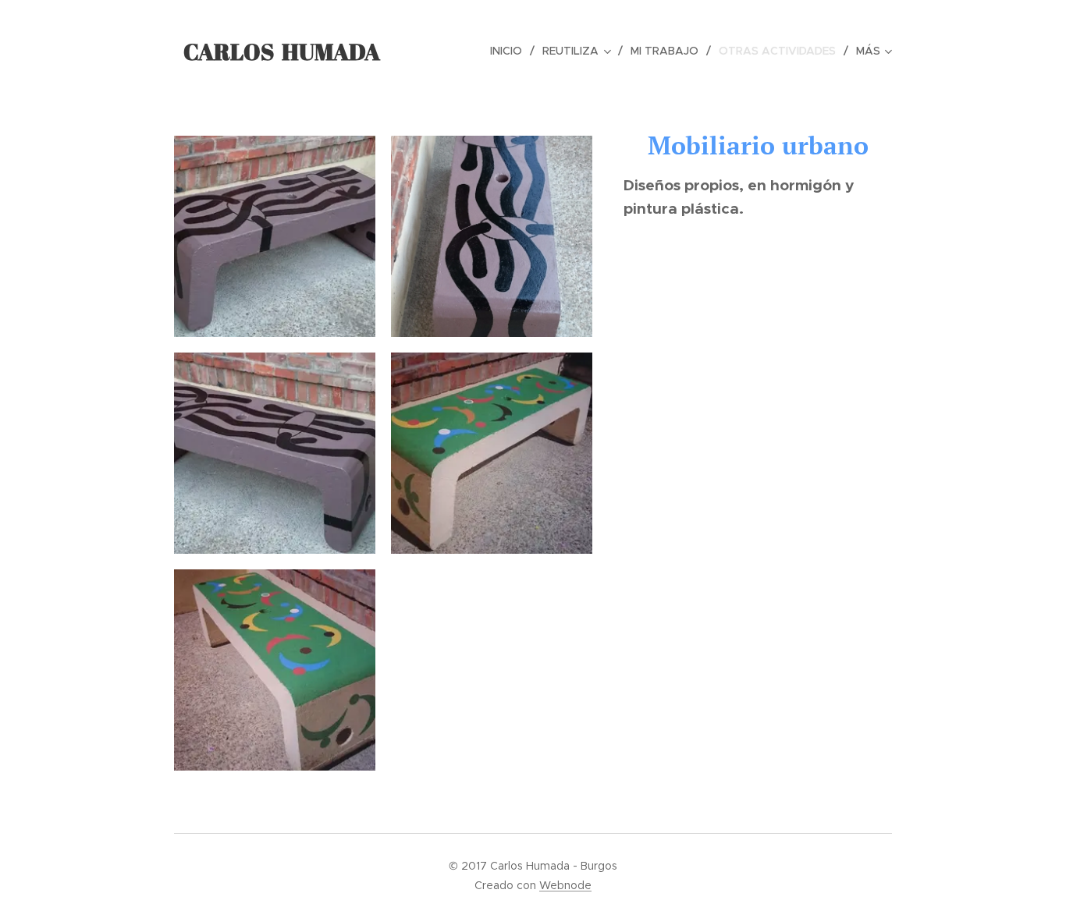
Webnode (565, 885)
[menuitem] (510, 50)
